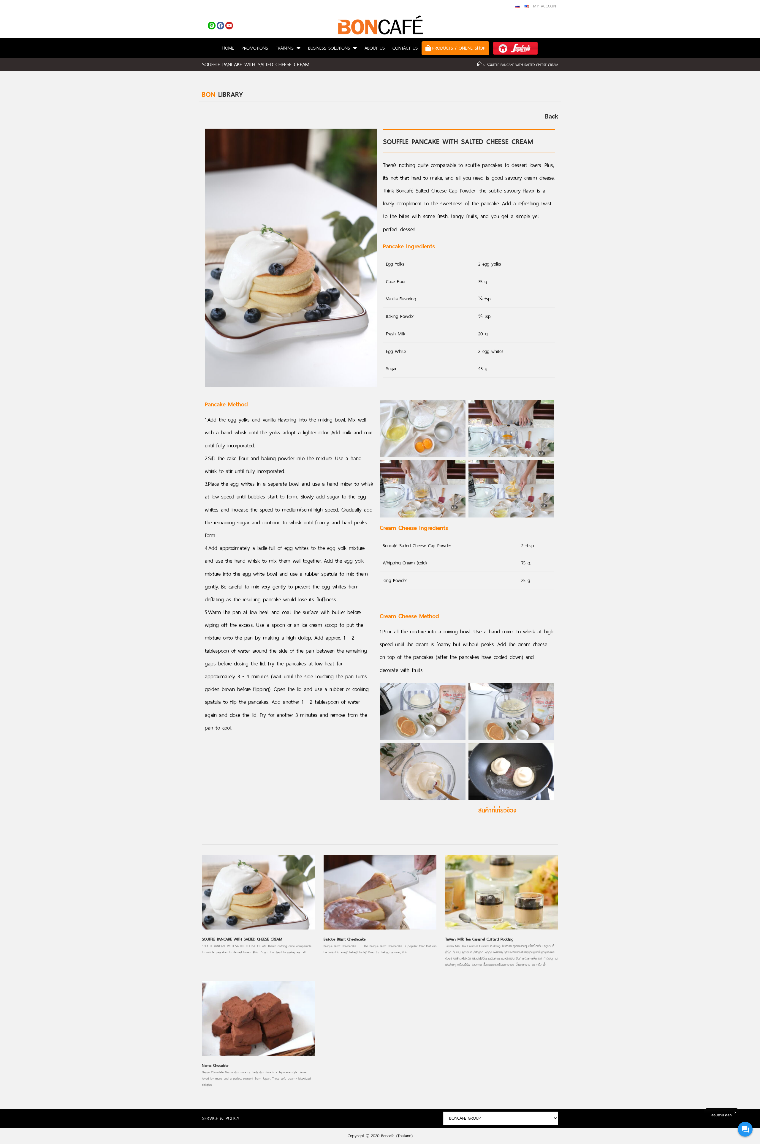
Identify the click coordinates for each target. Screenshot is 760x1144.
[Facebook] (220, 25)
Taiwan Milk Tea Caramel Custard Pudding (479, 939)
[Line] (212, 25)
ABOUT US (375, 48)
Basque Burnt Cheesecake (344, 939)
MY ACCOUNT (545, 6)
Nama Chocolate (215, 1065)
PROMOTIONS (255, 48)
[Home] (479, 65)
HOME (228, 48)
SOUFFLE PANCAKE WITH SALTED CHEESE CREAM (242, 939)
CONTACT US (405, 48)
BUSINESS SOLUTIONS (329, 48)
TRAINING (285, 48)
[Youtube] (229, 25)
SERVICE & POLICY (220, 1118)
